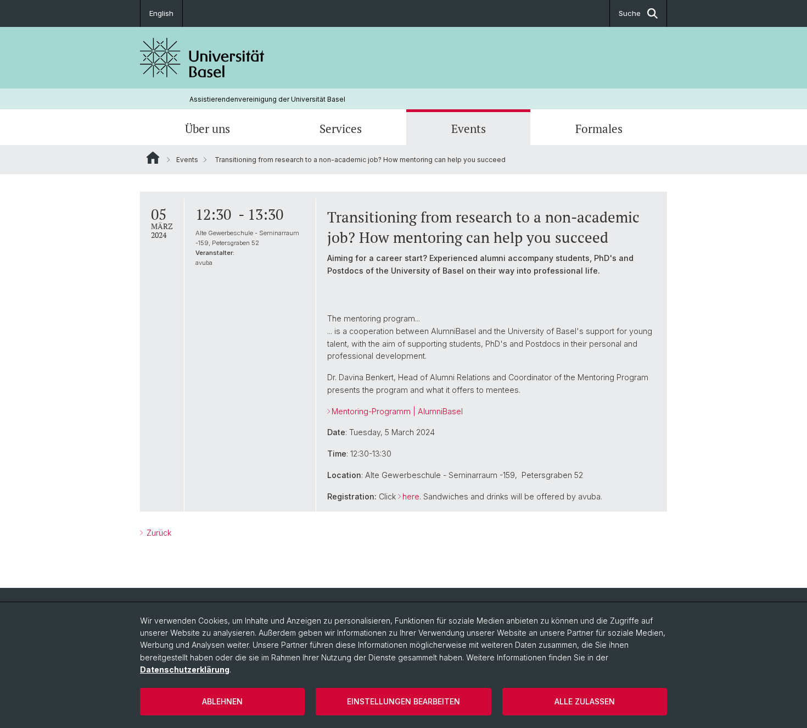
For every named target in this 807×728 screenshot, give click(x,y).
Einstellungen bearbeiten (403, 701)
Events (468, 128)
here (410, 496)
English (161, 13)
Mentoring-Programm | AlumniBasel (397, 411)
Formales (599, 128)
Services (341, 128)
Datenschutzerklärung (184, 669)
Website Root (153, 158)
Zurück (157, 532)
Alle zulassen (584, 701)
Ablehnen (222, 701)
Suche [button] (630, 13)
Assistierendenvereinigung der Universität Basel (267, 99)
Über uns (207, 128)
